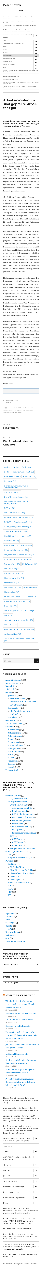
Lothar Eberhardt (13, 573)
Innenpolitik (13, 748)
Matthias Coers (12, 587)
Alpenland (10, 913)
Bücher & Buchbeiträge (9, 58)
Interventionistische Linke (17, 559)
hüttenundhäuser (15, 745)
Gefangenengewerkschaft (17, 527)
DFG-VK (9, 508)
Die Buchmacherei (14, 513)
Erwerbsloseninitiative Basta (18, 517)
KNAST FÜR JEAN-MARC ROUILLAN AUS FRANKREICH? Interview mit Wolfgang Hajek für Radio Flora (20, 75)
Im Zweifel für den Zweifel (16, 1054)
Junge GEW (17, 845)
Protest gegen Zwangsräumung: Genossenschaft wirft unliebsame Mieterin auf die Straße (20, 1082)
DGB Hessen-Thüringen (23, 817)
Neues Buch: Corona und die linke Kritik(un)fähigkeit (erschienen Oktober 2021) (19, 17)
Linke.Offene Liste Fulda (21, 873)
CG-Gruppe (10, 923)
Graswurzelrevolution (15, 531)
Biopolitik (9, 686)
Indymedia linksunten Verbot (19, 555)
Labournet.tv (11, 569)
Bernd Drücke (12, 476)
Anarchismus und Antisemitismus (20, 1013)
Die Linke (12, 864)
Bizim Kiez (29, 476)
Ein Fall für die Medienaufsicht (19, 1020)
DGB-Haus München (21, 827)
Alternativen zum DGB (22, 808)
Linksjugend (15, 879)
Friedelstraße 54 (23, 522)
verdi (8, 615)
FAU (23, 410)
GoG (10, 855)
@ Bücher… (6, 52)
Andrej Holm (11, 467)
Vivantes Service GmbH (15, 941)
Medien (11, 758)
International (14, 751)
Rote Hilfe (10, 606)
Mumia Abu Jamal (14, 597)
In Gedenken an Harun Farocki (10, 79)
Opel (7, 938)
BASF (7, 920)
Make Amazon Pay (14, 578)
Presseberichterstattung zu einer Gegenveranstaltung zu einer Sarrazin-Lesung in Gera (21, 83)
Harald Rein (11, 536)
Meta (4, 67)
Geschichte (10, 720)
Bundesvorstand (19, 811)
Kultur (10, 755)
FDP (9, 886)
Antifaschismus (15, 733)
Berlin (26, 467)
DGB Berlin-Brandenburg (23, 814)
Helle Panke (11, 541)
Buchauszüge (13, 708)
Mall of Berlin (18, 412)
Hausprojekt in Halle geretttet (18, 1026)
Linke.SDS (14, 876)
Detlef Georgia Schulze (16, 497)
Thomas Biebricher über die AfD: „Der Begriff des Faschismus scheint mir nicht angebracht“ (21, 1035)
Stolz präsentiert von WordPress (25, 1264)
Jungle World (12, 564)
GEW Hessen (17, 842)
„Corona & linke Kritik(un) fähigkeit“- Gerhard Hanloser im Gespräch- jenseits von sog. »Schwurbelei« (19, 26)
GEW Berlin (17, 839)
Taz (32, 611)
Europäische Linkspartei (18, 883)
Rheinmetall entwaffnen (17, 601)
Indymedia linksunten (16, 550)
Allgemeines (13, 730)
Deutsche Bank (12, 932)
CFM (10, 929)
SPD (9, 895)
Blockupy (10, 481)
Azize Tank (10, 407)
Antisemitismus (15, 736)
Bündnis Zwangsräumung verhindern (16, 487)
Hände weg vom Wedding (18, 545)
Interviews (12, 717)
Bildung (11, 739)
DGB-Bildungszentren (22, 820)
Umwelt (11, 767)
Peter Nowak (12, 5)
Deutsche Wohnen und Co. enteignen (16, 502)
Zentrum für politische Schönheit (19, 640)
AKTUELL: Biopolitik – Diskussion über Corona (14, 43)
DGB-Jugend (18, 830)
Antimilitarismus (13, 680)
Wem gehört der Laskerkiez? (19, 629)
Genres (5, 49)
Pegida (32, 597)
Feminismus (13, 742)
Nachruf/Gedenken (14, 723)
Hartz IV (26, 536)
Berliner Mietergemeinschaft (19, 472)
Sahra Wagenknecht (15, 611)
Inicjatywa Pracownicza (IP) (20, 858)
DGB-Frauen (18, 823)
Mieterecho (30, 587)
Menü (20, 11)
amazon (9, 916)
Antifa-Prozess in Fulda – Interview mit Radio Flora (15, 91)
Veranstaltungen (7, 55)
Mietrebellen (11, 592)
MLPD (10, 889)
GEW (12, 836)
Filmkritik (9, 689)
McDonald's (10, 935)
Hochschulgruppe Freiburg (24, 833)
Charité (8, 926)
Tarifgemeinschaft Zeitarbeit (23, 848)
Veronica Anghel (12, 770)
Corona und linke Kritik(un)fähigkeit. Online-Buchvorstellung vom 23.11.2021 (19, 21)
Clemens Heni (12, 492)
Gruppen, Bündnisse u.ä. (16, 851)
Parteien (9, 861)
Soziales (8, 403)
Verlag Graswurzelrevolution (18, 620)
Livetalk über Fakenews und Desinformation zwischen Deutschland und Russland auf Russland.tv (20, 71)
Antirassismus (11, 683)
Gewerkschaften (12, 795)
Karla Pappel (29, 564)
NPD (10, 892)
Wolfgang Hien (12, 634)
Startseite (5, 37)
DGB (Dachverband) (19, 805)
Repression (13, 761)
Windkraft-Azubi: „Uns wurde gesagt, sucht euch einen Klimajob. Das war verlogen (21, 1004)
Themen (5, 46)
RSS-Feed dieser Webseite (20, 995)
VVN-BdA (10, 625)
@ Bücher (12, 695)
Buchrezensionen (18, 699)
